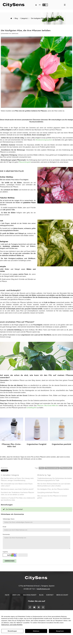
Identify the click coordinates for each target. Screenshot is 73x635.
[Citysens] (14, 5)
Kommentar (6, 534)
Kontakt (50, 595)
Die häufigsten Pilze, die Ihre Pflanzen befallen (53, 489)
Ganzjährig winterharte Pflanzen (48, 492)
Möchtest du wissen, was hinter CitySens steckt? (17, 489)
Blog (41, 595)
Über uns (16, 595)
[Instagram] (43, 607)
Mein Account (62, 595)
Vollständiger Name (8, 519)
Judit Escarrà (15, 33)
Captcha (5, 552)
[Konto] (36, 5)
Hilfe (7, 595)
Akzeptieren (60, 631)
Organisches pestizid (61, 444)
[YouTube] (34, 607)
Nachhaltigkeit (29, 595)
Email (4, 526)
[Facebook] (30, 607)
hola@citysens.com (43, 589)
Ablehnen (36, 631)
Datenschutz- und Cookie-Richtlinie (11, 624)
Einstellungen (12, 631)
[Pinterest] (38, 607)
